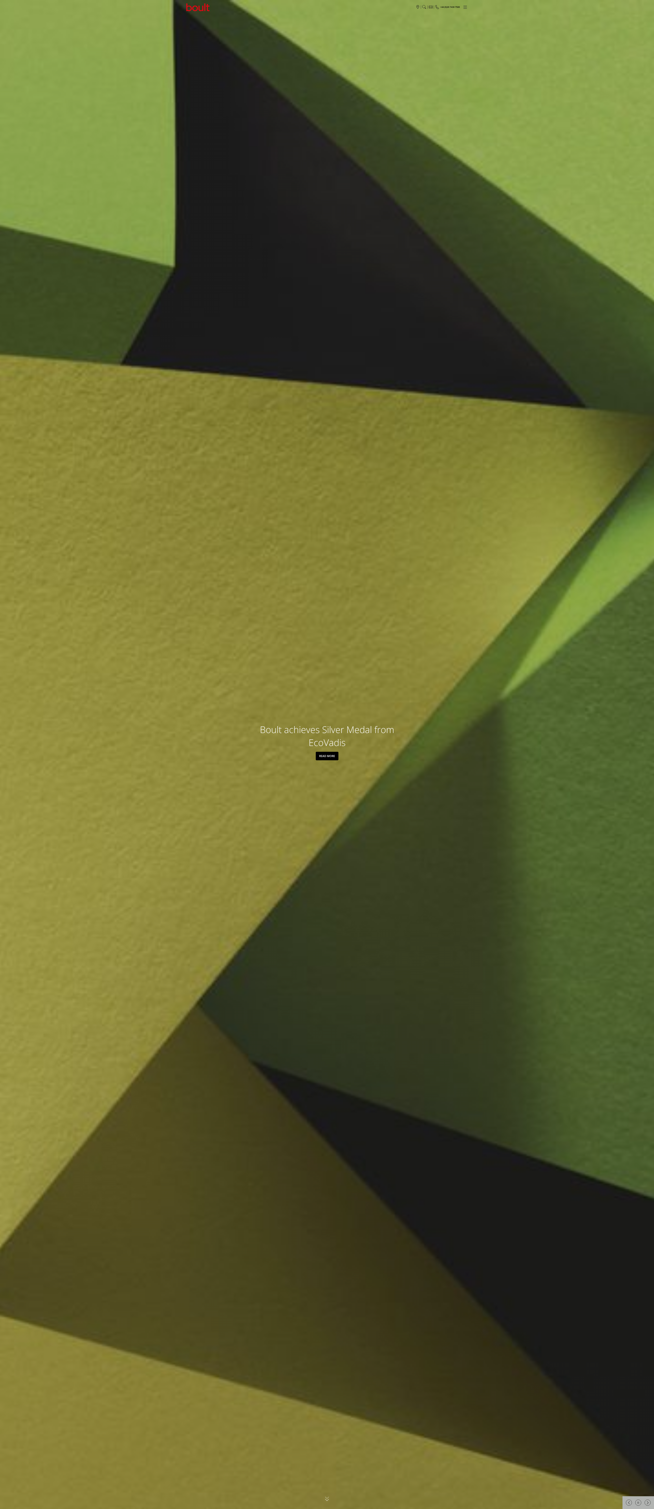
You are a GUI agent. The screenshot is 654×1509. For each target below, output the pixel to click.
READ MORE (327, 756)
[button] (629, 1503)
